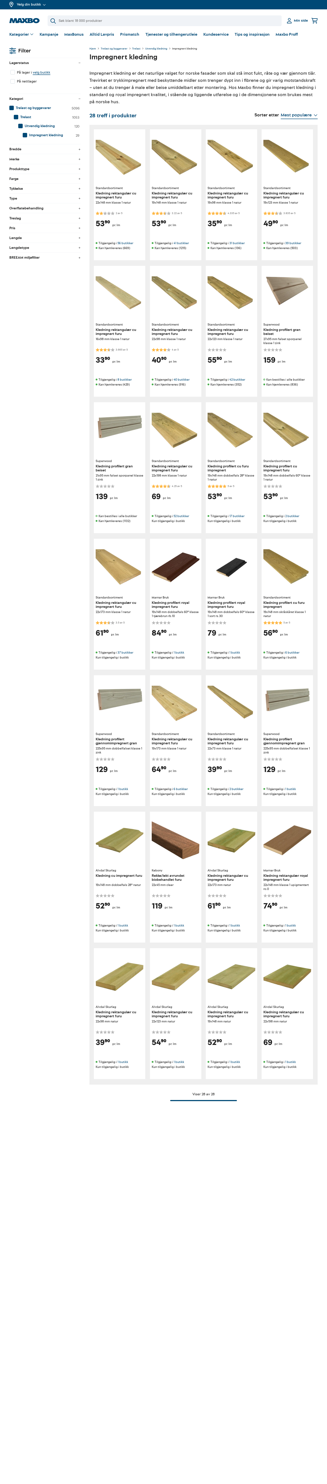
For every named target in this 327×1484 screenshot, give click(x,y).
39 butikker (293, 243)
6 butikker (292, 652)
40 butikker (182, 380)
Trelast (136, 48)
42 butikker (237, 380)
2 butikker (292, 516)
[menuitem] (45, 108)
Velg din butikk (29, 4)
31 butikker (237, 243)
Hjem (92, 48)
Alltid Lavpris (102, 34)
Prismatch (129, 34)
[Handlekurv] (314, 21)
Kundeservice (216, 34)
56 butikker (125, 243)
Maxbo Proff (287, 34)
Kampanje (49, 34)
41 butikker (181, 243)
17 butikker (236, 516)
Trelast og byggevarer (114, 48)
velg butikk (41, 72)
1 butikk (179, 652)
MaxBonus (74, 34)
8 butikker (124, 380)
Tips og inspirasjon (252, 34)
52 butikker (181, 516)
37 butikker (125, 652)
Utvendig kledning (156, 48)
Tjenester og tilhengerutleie (171, 34)
